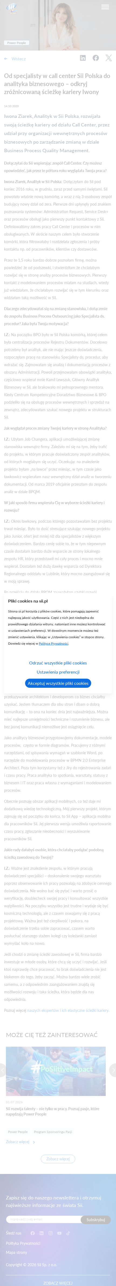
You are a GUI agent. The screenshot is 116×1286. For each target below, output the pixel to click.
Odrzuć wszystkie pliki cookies (58, 662)
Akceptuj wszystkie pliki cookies (58, 683)
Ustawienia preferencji (58, 671)
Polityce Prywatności (53, 643)
